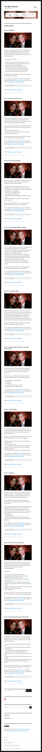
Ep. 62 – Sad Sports (9, 30)
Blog (14, 341)
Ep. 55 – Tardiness (9, 473)
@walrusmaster (20, 81)
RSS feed (22, 78)
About (5, 740)
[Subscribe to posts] (5, 699)
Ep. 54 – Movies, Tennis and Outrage (14, 542)
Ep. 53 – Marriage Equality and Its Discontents (16, 617)
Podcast (15, 92)
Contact (6, 737)
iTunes (13, 80)
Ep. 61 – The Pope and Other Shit (13, 98)
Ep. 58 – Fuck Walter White (11, 291)
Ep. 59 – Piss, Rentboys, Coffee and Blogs (15, 227)
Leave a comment (21, 92)
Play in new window (12, 89)
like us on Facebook (21, 80)
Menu (35, 7)
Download (20, 89)
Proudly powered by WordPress (16, 748)
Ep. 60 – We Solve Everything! (12, 160)
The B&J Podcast (11, 7)
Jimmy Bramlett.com (8, 742)
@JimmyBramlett (11, 81)
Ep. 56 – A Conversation (10, 409)
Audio (12, 92)
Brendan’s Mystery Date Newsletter (12, 745)
